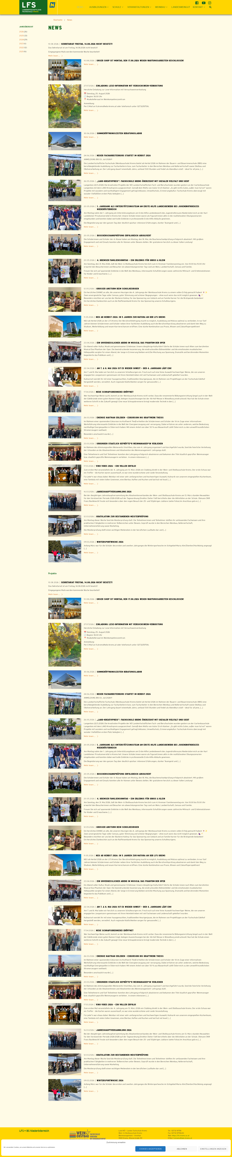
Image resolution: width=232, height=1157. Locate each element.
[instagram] (210, 2)
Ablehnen (182, 1149)
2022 (21, 48)
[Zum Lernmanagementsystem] (23, 1137)
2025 (21, 36)
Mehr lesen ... (54, 56)
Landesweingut (180, 7)
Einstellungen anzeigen (213, 1149)
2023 (21, 44)
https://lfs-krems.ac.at (180, 1136)
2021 (21, 51)
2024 (21, 40)
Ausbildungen (97, 7)
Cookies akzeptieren (150, 1149)
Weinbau (160, 7)
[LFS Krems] (38, 7)
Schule (116, 7)
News (80, 7)
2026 (21, 32)
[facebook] (197, 2)
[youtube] (203, 2)
